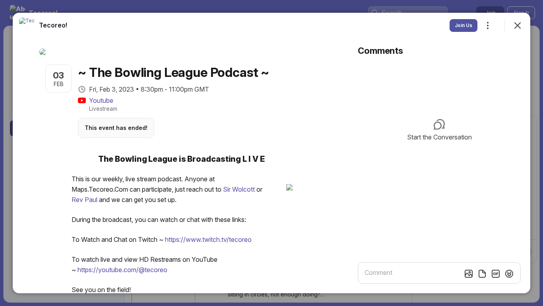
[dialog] (271, 153)
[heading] (53, 25)
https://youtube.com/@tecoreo (122, 270)
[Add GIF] (495, 273)
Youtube (101, 100)
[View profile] (27, 25)
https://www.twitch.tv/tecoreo (208, 239)
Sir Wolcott (239, 189)
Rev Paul (84, 200)
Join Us (463, 25)
